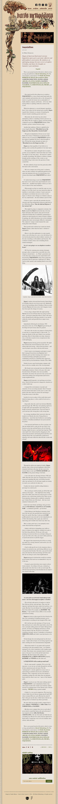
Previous (43, 747)
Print (50, 8)
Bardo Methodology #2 (42, 74)
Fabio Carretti (25, 794)
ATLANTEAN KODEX (34, 81)
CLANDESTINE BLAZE (37, 85)
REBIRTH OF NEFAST (28, 77)
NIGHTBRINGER (34, 83)
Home (30, 8)
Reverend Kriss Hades (42, 77)
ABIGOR (24, 81)
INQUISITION (26, 87)
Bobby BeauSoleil (45, 76)
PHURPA (46, 85)
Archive (35, 8)
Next (50, 747)
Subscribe (43, 8)
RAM (41, 83)
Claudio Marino (13, 794)
